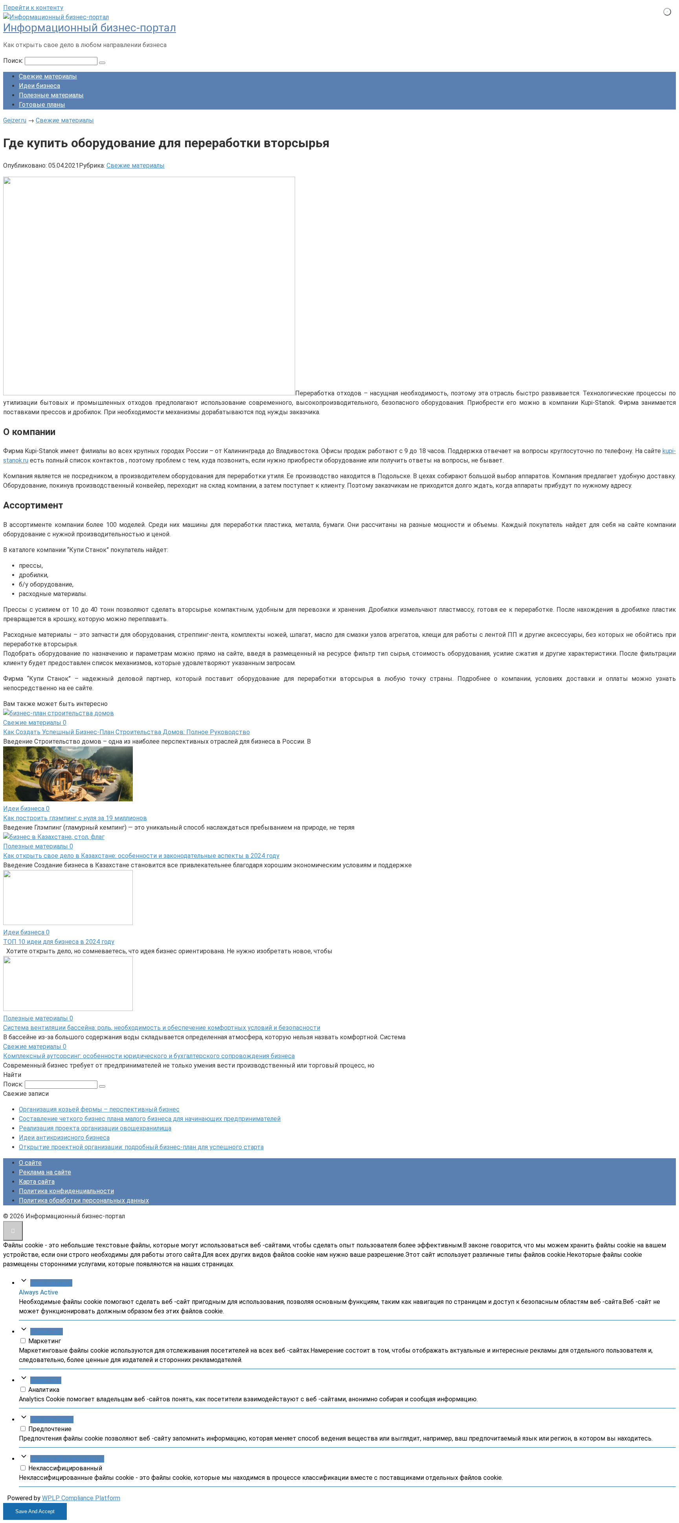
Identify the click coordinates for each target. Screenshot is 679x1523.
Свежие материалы (48, 76)
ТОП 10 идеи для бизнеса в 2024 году (58, 941)
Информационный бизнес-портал (89, 27)
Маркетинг (46, 1331)
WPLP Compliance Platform (81, 1498)
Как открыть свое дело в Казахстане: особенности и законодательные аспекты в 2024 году (141, 855)
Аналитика (45, 1380)
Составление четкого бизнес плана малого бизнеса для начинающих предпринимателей (150, 1119)
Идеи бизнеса (39, 86)
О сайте (30, 1162)
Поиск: (14, 60)
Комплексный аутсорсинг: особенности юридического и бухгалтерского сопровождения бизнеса (149, 1056)
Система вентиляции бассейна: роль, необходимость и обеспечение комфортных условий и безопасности (161, 1027)
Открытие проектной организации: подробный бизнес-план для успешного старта (141, 1147)
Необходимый (51, 1283)
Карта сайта (37, 1181)
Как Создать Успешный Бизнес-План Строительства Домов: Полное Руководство (126, 732)
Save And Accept (35, 1511)
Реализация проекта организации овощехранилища (95, 1128)
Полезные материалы (51, 95)
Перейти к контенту (33, 7)
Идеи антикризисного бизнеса (64, 1137)
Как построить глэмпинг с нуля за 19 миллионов (75, 818)
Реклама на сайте (45, 1172)
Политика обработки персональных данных (84, 1200)
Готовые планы (42, 104)
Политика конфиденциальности (66, 1191)
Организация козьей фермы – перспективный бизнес (99, 1109)
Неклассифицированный (67, 1459)
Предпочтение (51, 1419)
